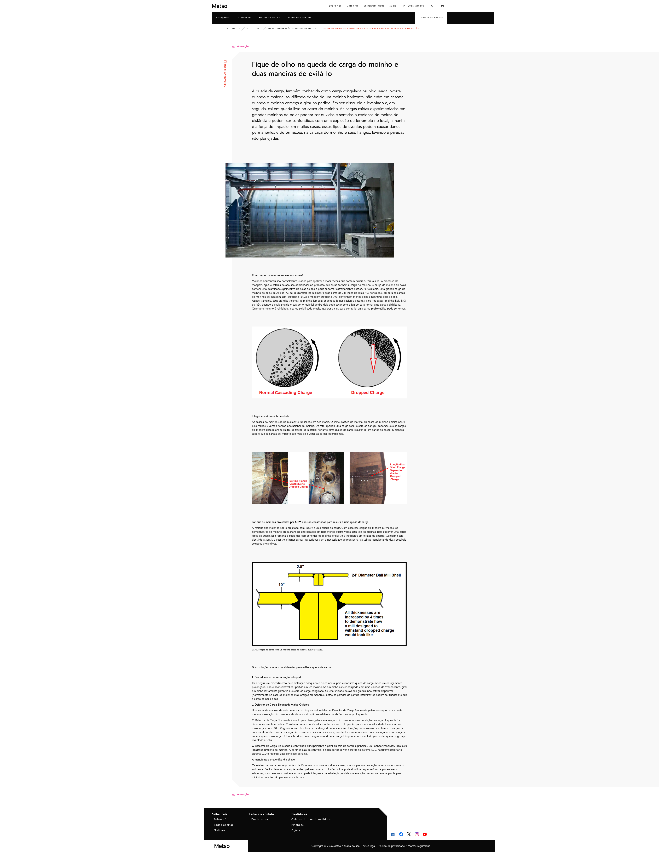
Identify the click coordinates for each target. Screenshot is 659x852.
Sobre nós (221, 819)
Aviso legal (369, 846)
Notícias (219, 830)
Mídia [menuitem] (393, 5)
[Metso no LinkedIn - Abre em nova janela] (393, 834)
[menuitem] (413, 6)
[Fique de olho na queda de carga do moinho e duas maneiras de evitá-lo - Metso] (232, 6)
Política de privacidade (392, 846)
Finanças (297, 824)
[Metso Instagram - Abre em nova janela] (417, 834)
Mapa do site (352, 846)
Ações (295, 830)
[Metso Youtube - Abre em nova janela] (425, 834)
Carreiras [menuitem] (353, 5)
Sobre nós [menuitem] (335, 5)
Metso (236, 28)
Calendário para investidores (311, 819)
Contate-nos (260, 819)
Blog (261, 29)
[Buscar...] (432, 6)
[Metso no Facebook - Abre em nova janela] (401, 834)
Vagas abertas (224, 824)
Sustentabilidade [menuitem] (374, 5)
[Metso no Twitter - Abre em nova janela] (409, 834)
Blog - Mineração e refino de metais (292, 28)
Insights (250, 29)
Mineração (242, 46)
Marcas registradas (419, 846)
